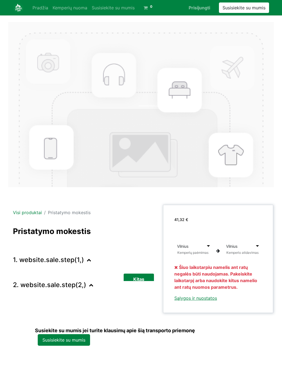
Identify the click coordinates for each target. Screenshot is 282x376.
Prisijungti (199, 7)
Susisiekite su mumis (244, 7)
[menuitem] (40, 7)
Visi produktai (27, 212)
